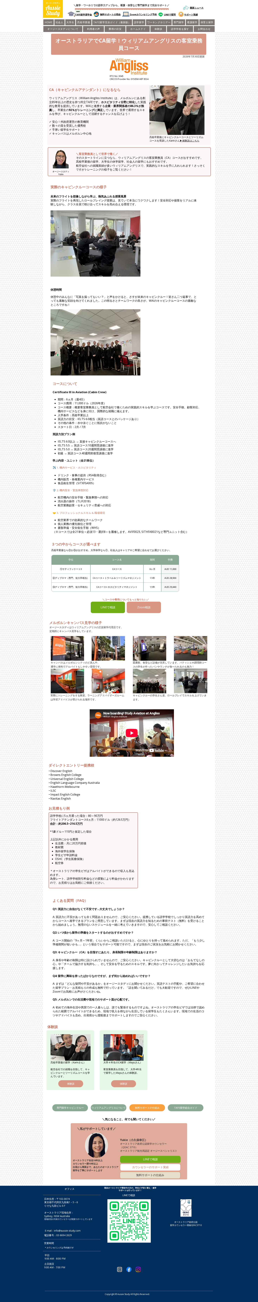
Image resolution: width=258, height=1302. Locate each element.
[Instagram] (138, 1269)
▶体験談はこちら (189, 140)
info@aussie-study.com (67, 1230)
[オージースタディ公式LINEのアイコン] (160, 14)
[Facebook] (128, 1269)
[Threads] (119, 1269)
